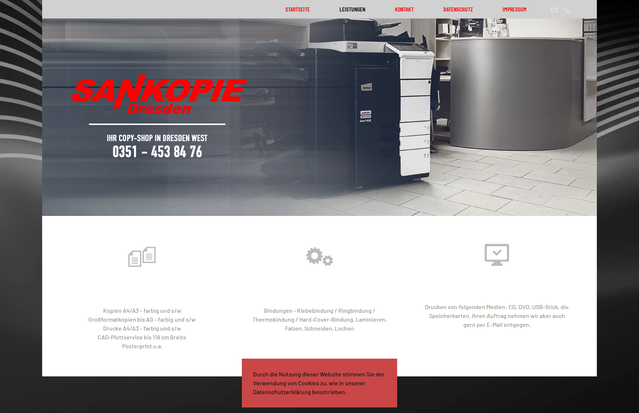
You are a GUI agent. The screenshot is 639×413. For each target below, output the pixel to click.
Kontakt (404, 9)
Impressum (515, 9)
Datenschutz (458, 9)
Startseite (297, 9)
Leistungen (352, 9)
